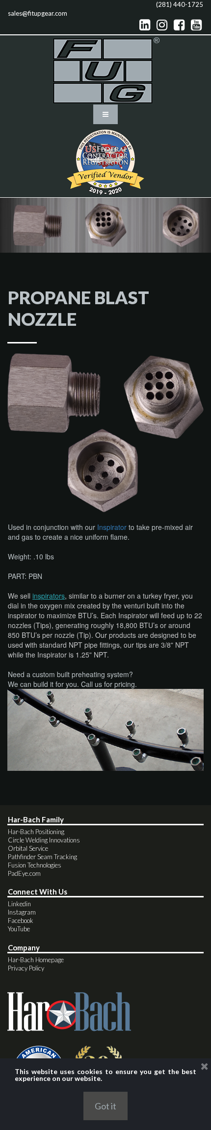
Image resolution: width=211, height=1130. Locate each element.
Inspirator (112, 527)
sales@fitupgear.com (37, 13)
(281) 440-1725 (179, 4)
